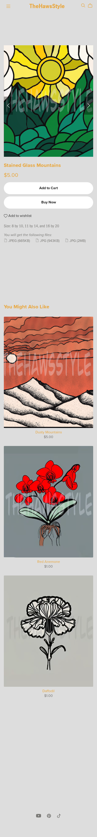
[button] (8, 106)
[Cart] (92, 5)
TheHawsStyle (47, 6)
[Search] (83, 5)
